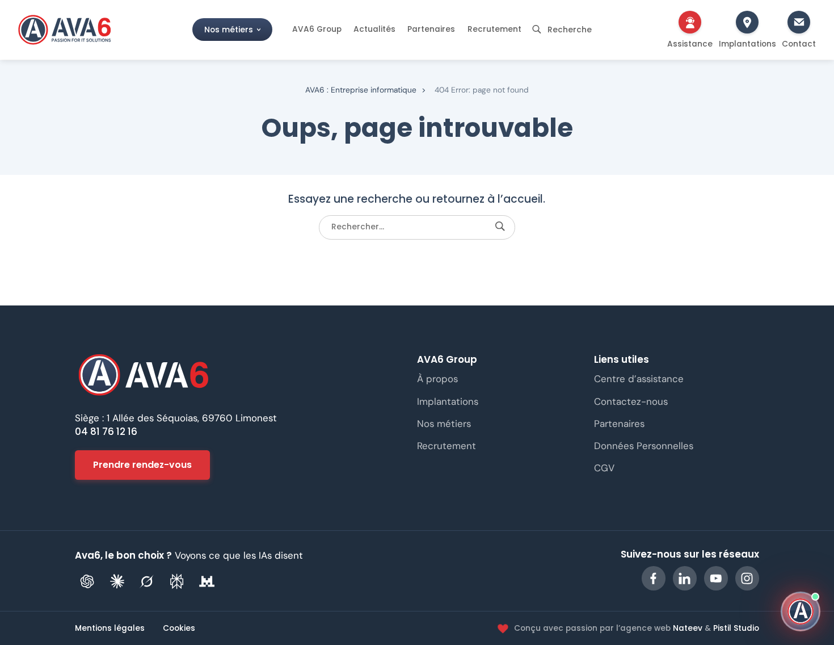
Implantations (447, 401)
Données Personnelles (643, 445)
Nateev (687, 628)
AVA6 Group (317, 29)
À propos (437, 379)
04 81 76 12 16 (106, 431)
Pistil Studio (736, 628)
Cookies (179, 629)
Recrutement (494, 29)
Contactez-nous (631, 401)
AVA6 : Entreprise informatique (360, 90)
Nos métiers (228, 29)
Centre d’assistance (639, 379)
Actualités (374, 29)
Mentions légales (110, 629)
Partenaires (431, 29)
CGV (604, 468)
